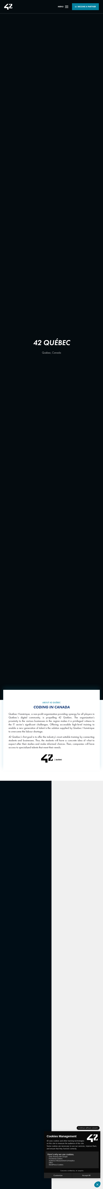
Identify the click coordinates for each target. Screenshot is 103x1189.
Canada (56, 352)
